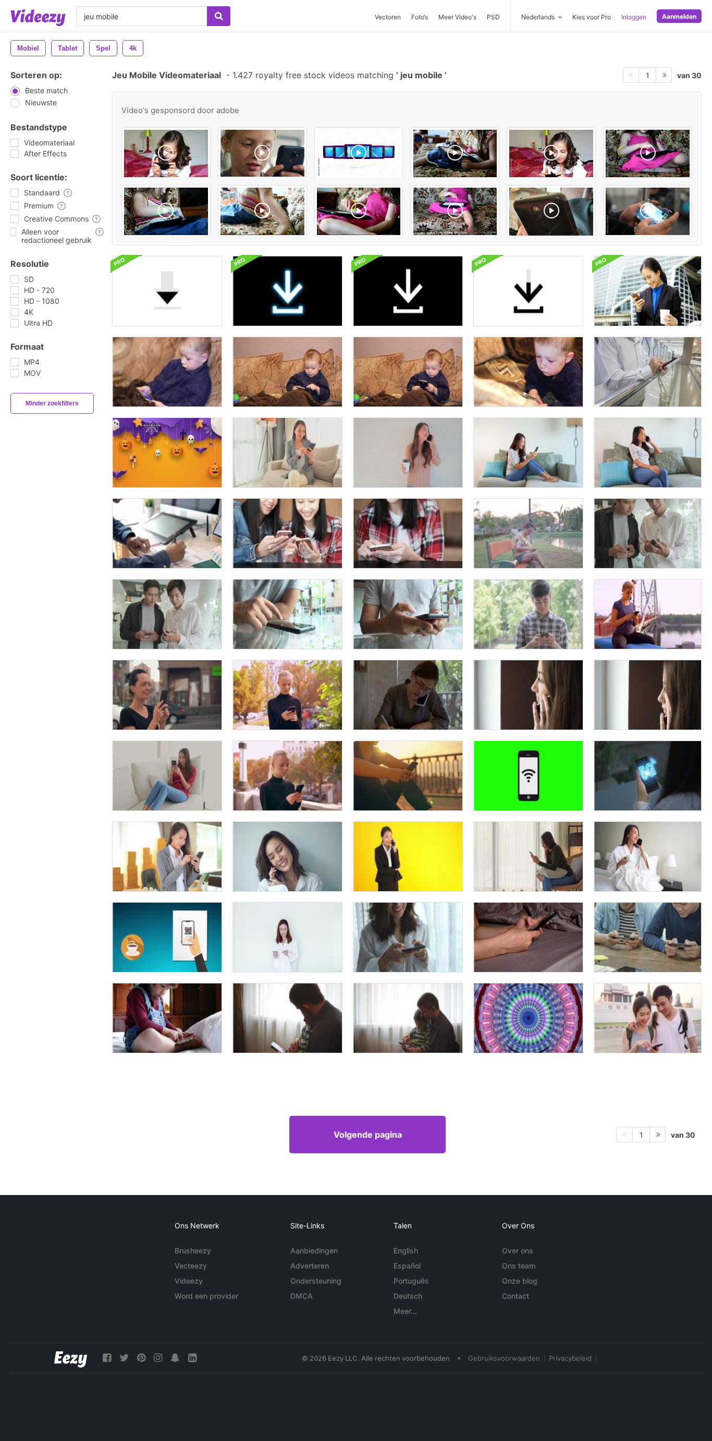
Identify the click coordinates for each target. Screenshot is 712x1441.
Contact (515, 1295)
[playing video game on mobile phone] (647, 211)
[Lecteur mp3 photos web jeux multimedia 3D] (358, 153)
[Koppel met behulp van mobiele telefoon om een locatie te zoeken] (648, 1018)
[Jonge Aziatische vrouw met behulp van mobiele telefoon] (408, 937)
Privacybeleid (570, 1358)
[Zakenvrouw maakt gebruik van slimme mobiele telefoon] (408, 856)
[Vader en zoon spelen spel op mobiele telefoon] (287, 1018)
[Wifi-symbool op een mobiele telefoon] (528, 776)
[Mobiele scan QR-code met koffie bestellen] (167, 937)
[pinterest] (141, 1358)
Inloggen (633, 17)
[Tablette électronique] (455, 153)
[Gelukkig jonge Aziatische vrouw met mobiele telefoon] (287, 856)
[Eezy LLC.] (70, 1358)
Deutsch (408, 1295)
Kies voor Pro (591, 17)
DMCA (301, 1295)
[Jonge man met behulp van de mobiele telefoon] (287, 614)
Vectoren (388, 17)
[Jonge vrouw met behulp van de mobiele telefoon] (408, 533)
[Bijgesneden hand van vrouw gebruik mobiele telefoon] (528, 937)
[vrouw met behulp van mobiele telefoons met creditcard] (287, 937)
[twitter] (124, 1358)
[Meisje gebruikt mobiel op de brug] (408, 776)
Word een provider (206, 1295)
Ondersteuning (315, 1280)
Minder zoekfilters (52, 403)
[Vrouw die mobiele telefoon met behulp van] (287, 452)
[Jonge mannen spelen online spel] (648, 937)
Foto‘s (419, 17)
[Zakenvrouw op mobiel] (648, 291)
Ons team (518, 1265)
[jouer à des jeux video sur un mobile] (166, 153)
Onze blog (519, 1280)
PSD (493, 17)
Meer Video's (457, 17)
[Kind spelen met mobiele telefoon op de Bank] (287, 372)
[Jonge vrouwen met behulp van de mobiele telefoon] (287, 533)
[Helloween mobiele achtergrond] (167, 452)
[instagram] (158, 1358)
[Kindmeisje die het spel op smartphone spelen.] (167, 1018)
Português (411, 1280)
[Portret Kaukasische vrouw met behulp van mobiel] (287, 695)
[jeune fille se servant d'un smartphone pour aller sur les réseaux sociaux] (262, 153)
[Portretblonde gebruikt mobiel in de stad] (287, 776)
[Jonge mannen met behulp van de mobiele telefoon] (648, 533)
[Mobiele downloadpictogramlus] (167, 291)
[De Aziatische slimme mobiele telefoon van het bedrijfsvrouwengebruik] (167, 856)
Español (407, 1265)
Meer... (405, 1311)
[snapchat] (175, 1358)
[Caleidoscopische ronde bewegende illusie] (528, 1018)
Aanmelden (679, 16)
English (406, 1250)
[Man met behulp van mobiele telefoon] (648, 372)
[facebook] (107, 1358)
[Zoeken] (218, 16)
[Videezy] (38, 17)
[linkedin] (192, 1358)
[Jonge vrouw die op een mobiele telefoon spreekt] (528, 695)
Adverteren (309, 1265)
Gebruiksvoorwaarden (504, 1358)
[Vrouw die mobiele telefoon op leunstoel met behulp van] (528, 856)
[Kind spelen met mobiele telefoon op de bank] (167, 372)
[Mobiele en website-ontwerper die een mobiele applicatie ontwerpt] (167, 533)
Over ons (517, 1250)
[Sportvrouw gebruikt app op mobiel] (648, 614)
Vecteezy (191, 1265)
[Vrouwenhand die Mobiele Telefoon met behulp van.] (528, 533)
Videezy (189, 1280)
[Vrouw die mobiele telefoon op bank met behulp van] (167, 776)
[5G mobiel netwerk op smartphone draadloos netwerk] (648, 776)
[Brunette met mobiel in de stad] (167, 695)
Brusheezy (193, 1250)
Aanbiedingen (314, 1250)
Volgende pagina (368, 1134)
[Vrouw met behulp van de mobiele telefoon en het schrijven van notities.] (408, 695)
